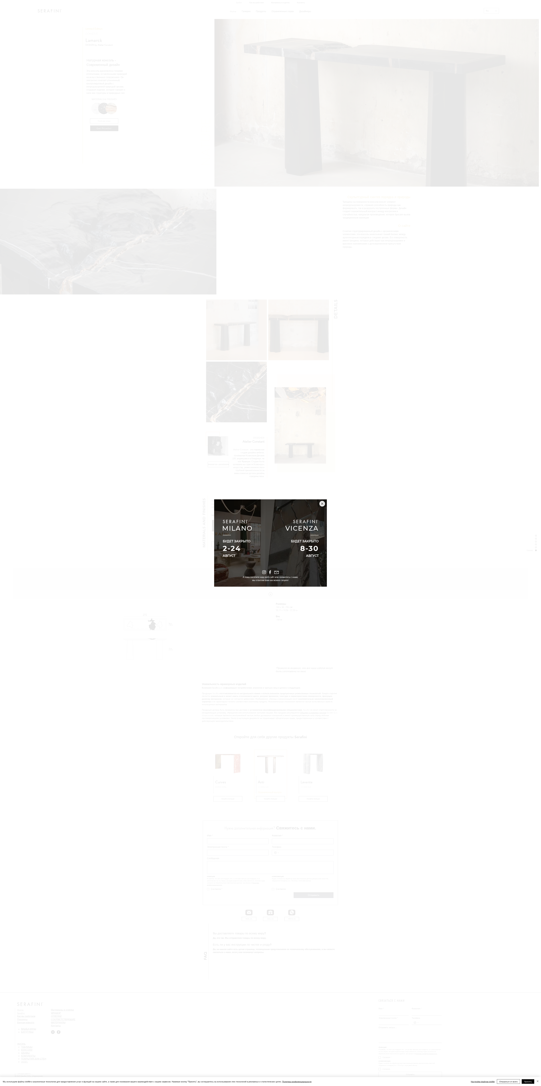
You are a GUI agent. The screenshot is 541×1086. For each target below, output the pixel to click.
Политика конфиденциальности (296, 1081)
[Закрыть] (537, 1081)
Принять (528, 1081)
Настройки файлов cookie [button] (483, 1081)
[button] (322, 504)
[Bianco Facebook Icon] (270, 572)
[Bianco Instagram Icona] (264, 572)
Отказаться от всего (508, 1081)
